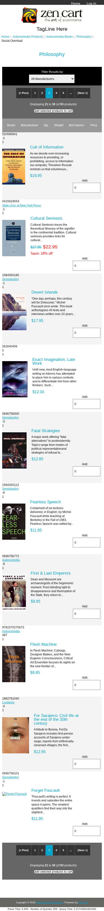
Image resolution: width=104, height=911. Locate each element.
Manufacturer (29, 125)
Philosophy (83, 36)
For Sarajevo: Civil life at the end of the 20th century (56, 719)
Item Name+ (77, 125)
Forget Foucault (45, 790)
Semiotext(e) (10, 279)
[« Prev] (24, 92)
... (71, 92)
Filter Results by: (52, 71)
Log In (91, 3)
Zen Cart (83, 902)
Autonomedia (11, 559)
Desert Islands (44, 292)
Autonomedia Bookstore (49, 902)
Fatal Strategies (45, 430)
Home (75, 3)
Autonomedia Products (28, 36)
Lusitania (8, 702)
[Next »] (83, 92)
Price (93, 125)
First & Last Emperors (51, 573)
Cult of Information (46, 147)
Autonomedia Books (59, 36)
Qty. (46, 125)
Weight (58, 125)
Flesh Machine (43, 644)
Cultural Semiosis (46, 218)
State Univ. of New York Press (21, 205)
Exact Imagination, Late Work (53, 361)
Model (11, 125)
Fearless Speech (45, 501)
